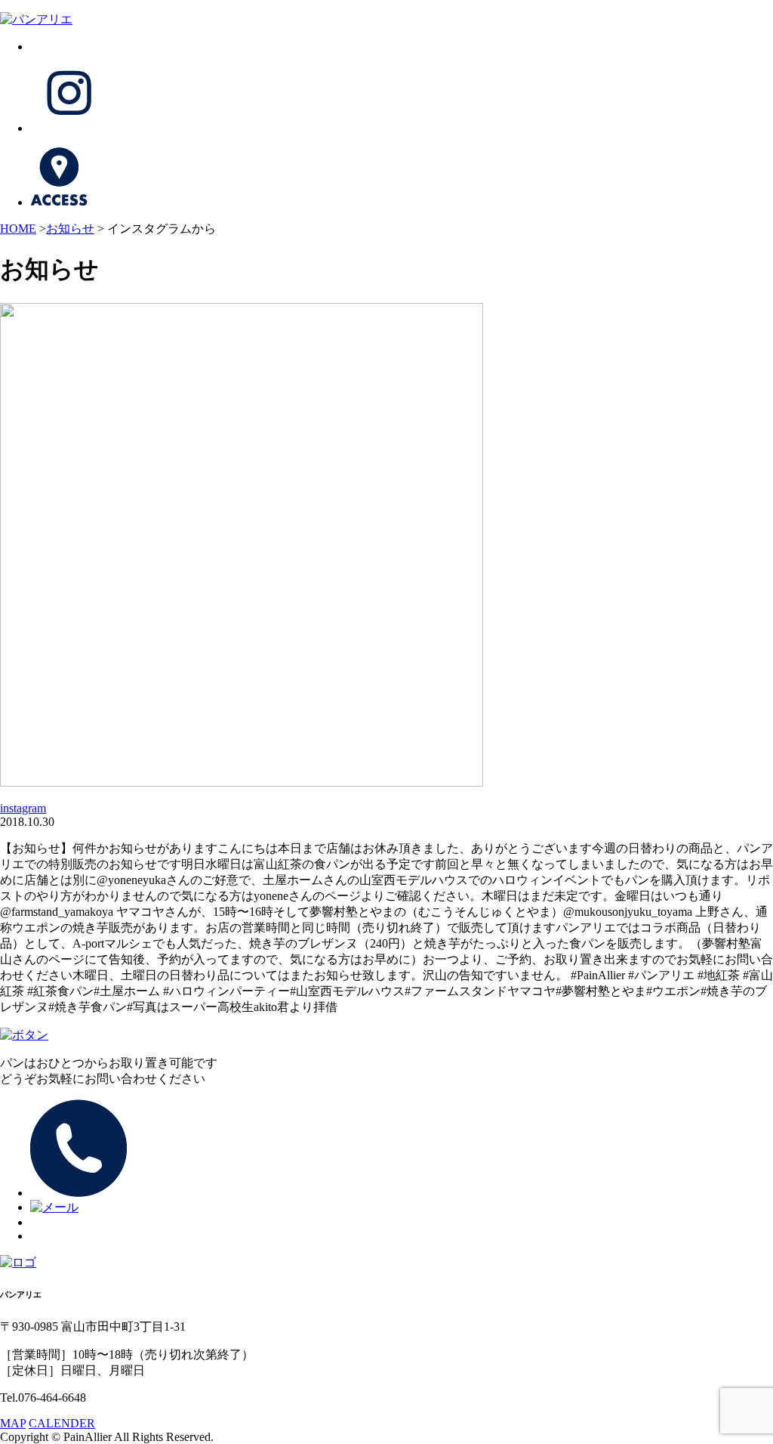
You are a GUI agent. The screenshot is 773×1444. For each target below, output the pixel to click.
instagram (23, 808)
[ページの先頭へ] (24, 1034)
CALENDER (62, 1423)
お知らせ (70, 228)
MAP (13, 1423)
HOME (18, 228)
